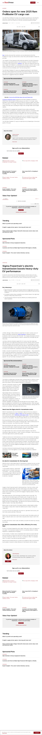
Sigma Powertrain (22, 334)
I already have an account (21, 212)
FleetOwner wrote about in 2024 (21, 414)
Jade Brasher (5, 280)
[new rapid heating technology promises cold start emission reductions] (6, 455)
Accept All (37, 732)
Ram (3, 55)
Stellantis (20, 63)
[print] (39, 26)
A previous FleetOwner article (8, 99)
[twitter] (21, 26)
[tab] (5, 199)
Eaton (16, 413)
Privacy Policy (4, 733)
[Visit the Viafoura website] (37, 203)
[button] (3, 2)
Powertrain (4, 262)
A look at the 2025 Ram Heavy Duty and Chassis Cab (20, 97)
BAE (21, 413)
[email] (24, 26)
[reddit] (22, 26)
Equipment (4, 8)
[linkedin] (19, 26)
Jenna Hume (5, 22)
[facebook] (17, 26)
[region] (21, 201)
